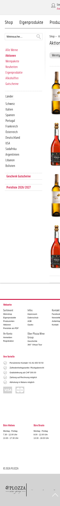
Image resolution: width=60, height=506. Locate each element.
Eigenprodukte (31, 22)
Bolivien (10, 166)
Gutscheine (12, 84)
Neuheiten (11, 67)
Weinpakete (12, 61)
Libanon (10, 160)
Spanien (10, 115)
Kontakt (55, 325)
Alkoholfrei (12, 78)
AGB (30, 321)
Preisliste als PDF (11, 328)
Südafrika (10, 149)
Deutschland (12, 137)
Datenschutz (33, 318)
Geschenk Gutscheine (18, 176)
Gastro (30, 325)
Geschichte (32, 341)
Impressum (32, 314)
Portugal (10, 120)
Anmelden (7, 337)
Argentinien (12, 154)
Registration (8, 341)
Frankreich (11, 126)
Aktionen (10, 55)
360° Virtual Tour (35, 345)
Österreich (11, 132)
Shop (9, 22)
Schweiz (10, 104)
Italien (9, 109)
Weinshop (7, 314)
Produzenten (8, 321)
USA (7, 143)
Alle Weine (11, 50)
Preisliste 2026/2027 (18, 187)
